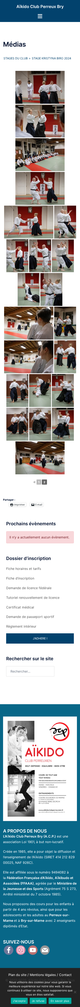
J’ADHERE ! (40, 638)
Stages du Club (15, 58)
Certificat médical (20, 607)
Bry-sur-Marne (32, 920)
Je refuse (38, 1000)
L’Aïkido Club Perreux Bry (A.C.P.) (29, 836)
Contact (65, 975)
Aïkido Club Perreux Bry (40, 6)
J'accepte (19, 1000)
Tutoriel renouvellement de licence (32, 598)
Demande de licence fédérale (28, 588)
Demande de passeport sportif (30, 617)
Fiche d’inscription (20, 578)
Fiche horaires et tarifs (23, 569)
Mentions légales (43, 975)
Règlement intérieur (21, 626)
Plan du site (17, 975)
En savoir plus (60, 1000)
